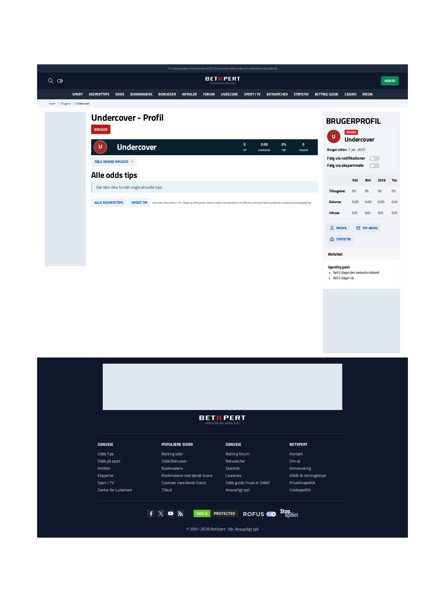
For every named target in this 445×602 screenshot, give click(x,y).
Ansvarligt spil (237, 490)
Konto (389, 80)
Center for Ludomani (115, 490)
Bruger (100, 129)
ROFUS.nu (214, 68)
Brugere (65, 103)
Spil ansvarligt (180, 68)
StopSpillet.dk (270, 68)
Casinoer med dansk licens (183, 482)
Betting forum (237, 454)
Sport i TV (252, 94)
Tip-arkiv (370, 228)
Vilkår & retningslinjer (307, 475)
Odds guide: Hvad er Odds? (248, 482)
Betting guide (326, 94)
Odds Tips (106, 454)
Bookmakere (141, 94)
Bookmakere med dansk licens (186, 475)
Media (367, 94)
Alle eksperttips (109, 202)
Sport (77, 94)
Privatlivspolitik (302, 482)
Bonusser (167, 94)
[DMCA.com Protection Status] (216, 513)
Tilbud (166, 490)
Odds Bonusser (174, 461)
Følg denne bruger (111, 161)
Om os (294, 461)
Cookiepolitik (300, 490)
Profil (341, 228)
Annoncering (300, 468)
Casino (350, 94)
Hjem (52, 103)
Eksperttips (99, 94)
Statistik (301, 94)
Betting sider (172, 454)
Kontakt (296, 454)
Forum (209, 94)
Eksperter (106, 475)
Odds (119, 94)
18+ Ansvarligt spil (243, 529)
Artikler (189, 94)
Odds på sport (109, 461)
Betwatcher (277, 94)
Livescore (229, 94)
